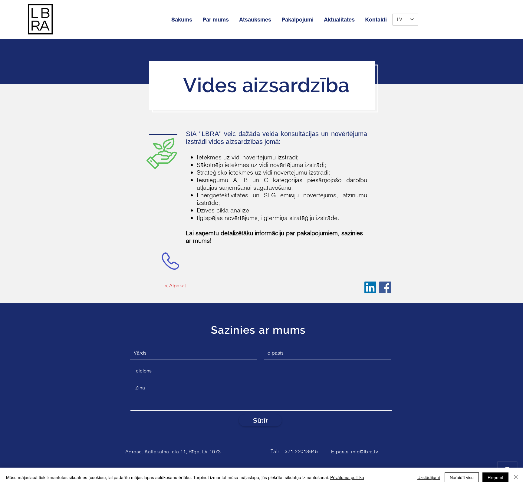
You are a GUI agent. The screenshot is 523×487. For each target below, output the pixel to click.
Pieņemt (495, 477)
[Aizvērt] (515, 477)
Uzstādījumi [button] (428, 477)
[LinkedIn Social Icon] (370, 287)
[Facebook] (385, 287)
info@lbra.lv (364, 452)
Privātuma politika (347, 477)
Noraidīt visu (462, 477)
